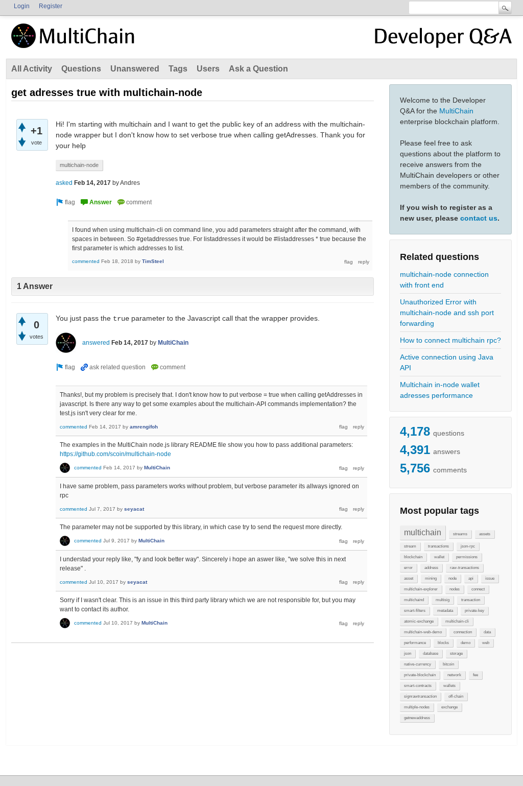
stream (410, 546)
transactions (438, 546)
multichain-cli (457, 621)
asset (408, 578)
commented (86, 261)
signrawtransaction (420, 696)
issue (489, 578)
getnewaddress (417, 718)
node (452, 578)
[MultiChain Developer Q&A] (443, 39)
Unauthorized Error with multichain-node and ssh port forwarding (447, 312)
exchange (449, 707)
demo (465, 642)
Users (208, 68)
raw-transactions (464, 567)
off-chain (455, 696)
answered (96, 342)
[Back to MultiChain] (74, 41)
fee (475, 675)
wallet (439, 557)
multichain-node (79, 165)
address (431, 567)
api (470, 578)
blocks (443, 642)
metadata (445, 610)
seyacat (134, 509)
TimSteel (153, 261)
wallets (449, 685)
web (485, 642)
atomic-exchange (419, 621)
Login (22, 6)
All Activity (31, 68)
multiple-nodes (417, 707)
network (454, 675)
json (407, 653)
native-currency (417, 664)
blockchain (413, 557)
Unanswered (134, 68)
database (430, 653)
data (487, 632)
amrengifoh (144, 427)
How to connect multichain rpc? (450, 340)
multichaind (414, 600)
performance (415, 642)
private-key (474, 610)
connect (478, 589)
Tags (178, 68)
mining (431, 578)
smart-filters (414, 610)
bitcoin (448, 664)
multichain (422, 532)
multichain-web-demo (423, 632)
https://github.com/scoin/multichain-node (115, 454)
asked (64, 182)
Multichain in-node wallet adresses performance (440, 389)
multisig (442, 600)
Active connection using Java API (446, 362)
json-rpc (468, 546)
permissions (467, 557)
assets (484, 534)
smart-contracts (418, 685)
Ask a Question (258, 68)
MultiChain (456, 111)
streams (460, 534)
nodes (454, 589)
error (408, 567)
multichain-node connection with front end (444, 279)
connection (463, 632)
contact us (478, 218)
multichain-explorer (421, 589)
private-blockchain (420, 675)
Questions (81, 68)
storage (456, 653)
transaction (470, 600)
